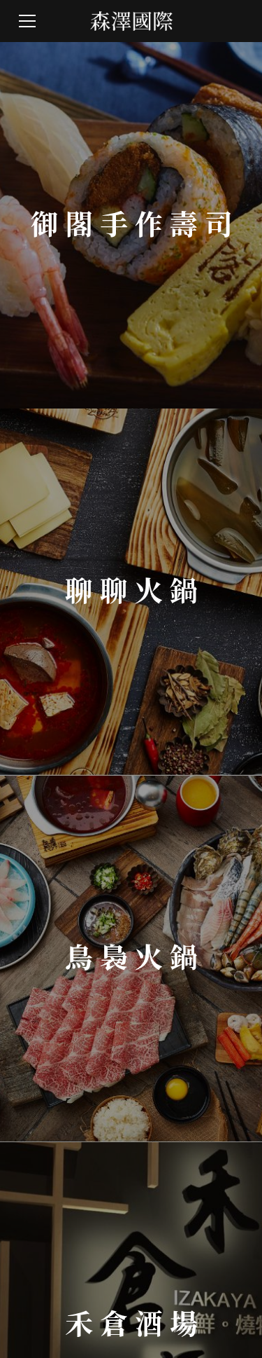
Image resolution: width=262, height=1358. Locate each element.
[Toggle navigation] (27, 21)
